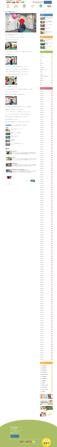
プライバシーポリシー (39, 439)
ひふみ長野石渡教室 (43, 365)
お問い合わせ (48, 2)
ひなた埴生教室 (42, 391)
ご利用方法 (21, 439)
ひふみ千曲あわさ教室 (43, 387)
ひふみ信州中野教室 (43, 372)
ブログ (24, 439)
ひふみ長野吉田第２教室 (44, 374)
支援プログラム (17, 439)
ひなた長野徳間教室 (43, 378)
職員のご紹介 (26, 439)
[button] (52, 11)
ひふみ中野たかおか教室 (44, 389)
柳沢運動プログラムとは (11, 439)
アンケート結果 (31, 439)
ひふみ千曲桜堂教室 (43, 376)
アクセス (35, 439)
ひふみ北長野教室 (43, 380)
